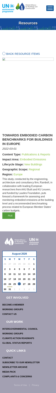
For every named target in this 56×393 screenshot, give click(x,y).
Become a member (13, 304)
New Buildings (33, 164)
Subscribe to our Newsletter (21, 362)
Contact (7, 357)
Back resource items (23, 53)
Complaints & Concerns (17, 376)
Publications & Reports (36, 154)
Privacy (35, 385)
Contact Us (9, 314)
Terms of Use (20, 385)
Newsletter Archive (14, 367)
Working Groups (12, 309)
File (10, 215)
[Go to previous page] (7, 255)
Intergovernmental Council (20, 329)
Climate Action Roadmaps (18, 338)
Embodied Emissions (33, 159)
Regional (34, 169)
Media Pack (9, 372)
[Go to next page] (33, 255)
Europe (18, 174)
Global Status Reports (17, 343)
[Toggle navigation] (50, 8)
